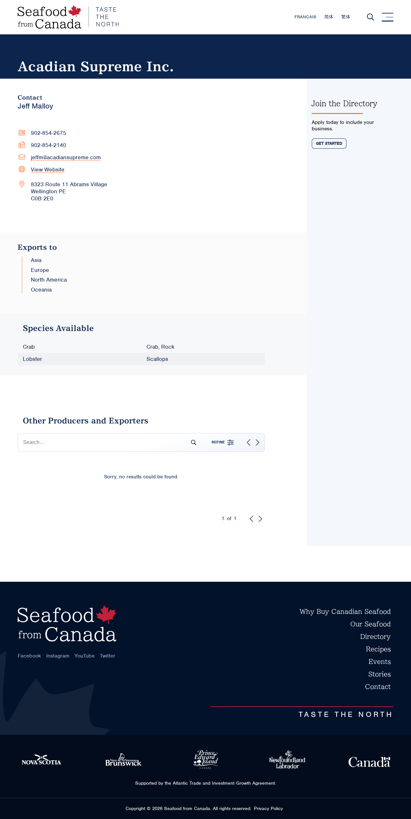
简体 (328, 17)
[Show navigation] (387, 17)
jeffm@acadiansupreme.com (66, 157)
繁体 (345, 17)
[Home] (68, 17)
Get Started (329, 143)
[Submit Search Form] (191, 442)
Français (305, 17)
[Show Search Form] (370, 17)
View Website (48, 169)
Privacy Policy (268, 808)
